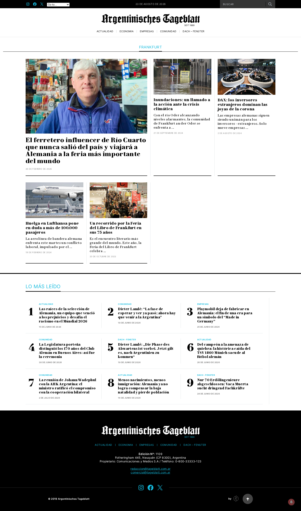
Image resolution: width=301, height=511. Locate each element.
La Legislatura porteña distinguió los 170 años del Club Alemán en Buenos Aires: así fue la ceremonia (67, 351)
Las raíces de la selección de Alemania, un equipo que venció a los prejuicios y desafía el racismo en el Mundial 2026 (67, 315)
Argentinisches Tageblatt (74, 498)
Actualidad (105, 31)
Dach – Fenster (193, 31)
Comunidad (168, 31)
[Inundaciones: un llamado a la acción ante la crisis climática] (182, 77)
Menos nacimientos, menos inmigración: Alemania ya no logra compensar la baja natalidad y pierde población (143, 386)
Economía (127, 31)
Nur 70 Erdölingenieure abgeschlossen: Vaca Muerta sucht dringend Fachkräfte (222, 384)
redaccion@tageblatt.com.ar (150, 468)
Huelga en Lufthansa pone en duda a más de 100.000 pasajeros (52, 228)
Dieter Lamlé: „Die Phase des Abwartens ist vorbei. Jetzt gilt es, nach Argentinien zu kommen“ (145, 351)
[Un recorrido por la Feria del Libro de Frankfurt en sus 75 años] (118, 200)
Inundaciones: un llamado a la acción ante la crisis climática (182, 104)
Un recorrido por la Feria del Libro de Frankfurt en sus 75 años (116, 228)
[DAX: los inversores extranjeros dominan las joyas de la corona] (247, 77)
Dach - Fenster (127, 339)
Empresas (147, 31)
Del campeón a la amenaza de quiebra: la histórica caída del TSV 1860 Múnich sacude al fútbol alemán (223, 351)
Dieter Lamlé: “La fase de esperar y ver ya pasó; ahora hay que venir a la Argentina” (147, 313)
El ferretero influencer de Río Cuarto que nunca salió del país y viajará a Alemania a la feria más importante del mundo (86, 150)
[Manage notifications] (291, 502)
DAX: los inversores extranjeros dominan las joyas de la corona (243, 104)
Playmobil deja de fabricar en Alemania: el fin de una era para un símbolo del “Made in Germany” (224, 315)
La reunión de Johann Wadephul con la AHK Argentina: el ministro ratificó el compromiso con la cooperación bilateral (67, 386)
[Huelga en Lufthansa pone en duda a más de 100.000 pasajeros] (54, 200)
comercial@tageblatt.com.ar (150, 472)
